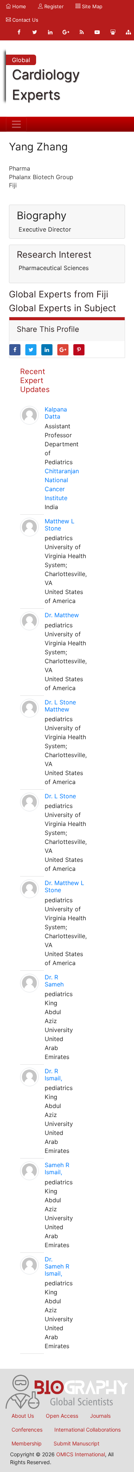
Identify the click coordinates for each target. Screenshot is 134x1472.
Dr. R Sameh (54, 980)
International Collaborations (87, 1429)
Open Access (62, 1416)
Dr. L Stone (60, 796)
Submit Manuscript (76, 1443)
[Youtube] (97, 32)
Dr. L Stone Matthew (60, 705)
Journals (100, 1416)
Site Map (91, 6)
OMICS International (80, 1454)
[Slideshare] (112, 32)
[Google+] (65, 32)
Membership (27, 1443)
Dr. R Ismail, (53, 1074)
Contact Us (24, 20)
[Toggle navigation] (16, 124)
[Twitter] (34, 32)
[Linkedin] (50, 32)
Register (53, 6)
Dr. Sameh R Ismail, (57, 1266)
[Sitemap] (128, 32)
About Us (23, 1416)
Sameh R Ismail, (57, 1168)
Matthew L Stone (59, 524)
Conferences (27, 1429)
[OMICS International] (67, 1391)
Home (18, 6)
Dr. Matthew (62, 615)
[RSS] (81, 32)
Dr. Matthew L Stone (64, 886)
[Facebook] (19, 32)
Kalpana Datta (56, 413)
